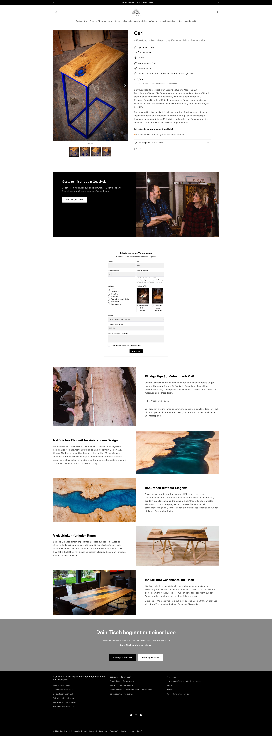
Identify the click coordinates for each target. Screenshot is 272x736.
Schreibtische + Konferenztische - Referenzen (131, 690)
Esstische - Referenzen (120, 677)
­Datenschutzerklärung (132, 345)
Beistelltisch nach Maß (63, 694)
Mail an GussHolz (74, 200)
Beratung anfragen (150, 657)
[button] (56, 12)
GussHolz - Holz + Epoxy (144, 307)
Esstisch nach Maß (61, 685)
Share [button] (139, 149)
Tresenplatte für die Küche (120, 299)
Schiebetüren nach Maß (64, 707)
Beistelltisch (115, 294)
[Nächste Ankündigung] (218, 2)
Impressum (171, 677)
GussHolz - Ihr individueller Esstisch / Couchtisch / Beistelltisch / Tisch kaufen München (94, 731)
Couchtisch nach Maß (63, 690)
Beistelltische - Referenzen (122, 685)
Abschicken (136, 351)
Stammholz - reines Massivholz (158, 307)
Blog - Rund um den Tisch (178, 694)
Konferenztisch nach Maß (64, 702)
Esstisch (113, 289)
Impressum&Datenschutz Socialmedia (183, 681)
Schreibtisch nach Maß (63, 698)
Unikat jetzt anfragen (122, 657)
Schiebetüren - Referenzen (122, 694)
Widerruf (170, 690)
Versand (148, 84)
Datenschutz (172, 685)
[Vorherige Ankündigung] (53, 2)
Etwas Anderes (116, 304)
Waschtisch (115, 301)
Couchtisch (114, 291)
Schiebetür (114, 296)
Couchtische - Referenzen (122, 681)
